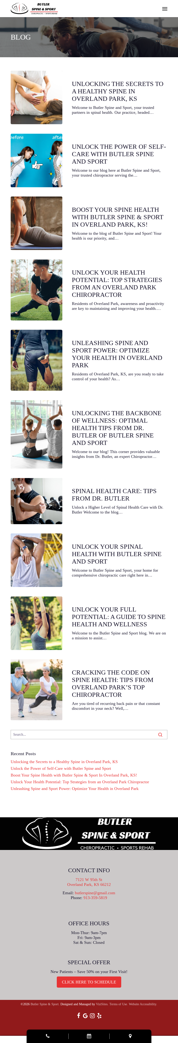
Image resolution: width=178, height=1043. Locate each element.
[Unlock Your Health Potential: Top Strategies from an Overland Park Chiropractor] (36, 290)
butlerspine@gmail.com (95, 893)
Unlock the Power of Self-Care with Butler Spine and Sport (61, 768)
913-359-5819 (95, 897)
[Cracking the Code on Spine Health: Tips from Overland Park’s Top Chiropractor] (36, 689)
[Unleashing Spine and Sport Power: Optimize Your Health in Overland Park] (36, 360)
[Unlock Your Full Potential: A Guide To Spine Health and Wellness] (36, 623)
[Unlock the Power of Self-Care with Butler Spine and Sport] (36, 160)
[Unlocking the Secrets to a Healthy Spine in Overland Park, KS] (36, 97)
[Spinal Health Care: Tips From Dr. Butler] (36, 501)
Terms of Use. (118, 1004)
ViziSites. (102, 1004)
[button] (164, 8)
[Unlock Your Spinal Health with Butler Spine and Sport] (36, 560)
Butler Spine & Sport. (45, 1004)
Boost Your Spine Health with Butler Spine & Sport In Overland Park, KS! (74, 775)
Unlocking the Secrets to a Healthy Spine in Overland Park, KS (64, 761)
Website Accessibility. (143, 1004)
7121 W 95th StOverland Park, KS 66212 (89, 882)
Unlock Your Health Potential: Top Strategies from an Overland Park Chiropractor (80, 782)
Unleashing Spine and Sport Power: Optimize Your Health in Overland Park (75, 788)
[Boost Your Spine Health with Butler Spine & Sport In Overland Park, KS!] (36, 223)
